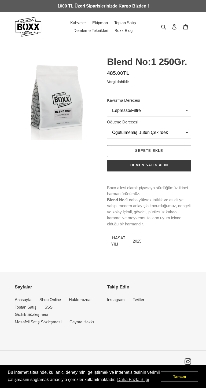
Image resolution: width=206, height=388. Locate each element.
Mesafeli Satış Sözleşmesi (38, 322)
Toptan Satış (25, 307)
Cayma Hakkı (81, 322)
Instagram (116, 299)
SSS (49, 307)
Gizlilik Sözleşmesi (31, 314)
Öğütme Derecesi (122, 122)
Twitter (138, 299)
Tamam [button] (179, 376)
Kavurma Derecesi (123, 100)
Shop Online (50, 299)
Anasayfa (23, 299)
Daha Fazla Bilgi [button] (133, 379)
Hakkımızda (79, 299)
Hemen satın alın (149, 165)
